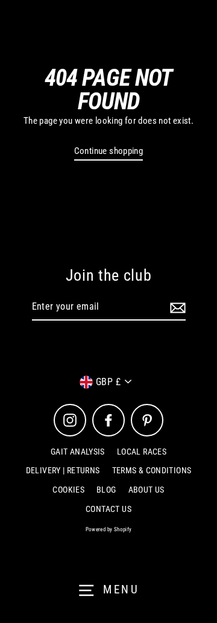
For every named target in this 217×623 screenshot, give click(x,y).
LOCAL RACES (141, 451)
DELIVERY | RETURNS (63, 470)
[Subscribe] (176, 307)
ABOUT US (146, 489)
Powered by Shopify (109, 529)
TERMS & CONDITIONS (152, 470)
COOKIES (68, 489)
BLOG (106, 489)
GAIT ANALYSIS (78, 451)
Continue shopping (108, 150)
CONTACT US (108, 509)
